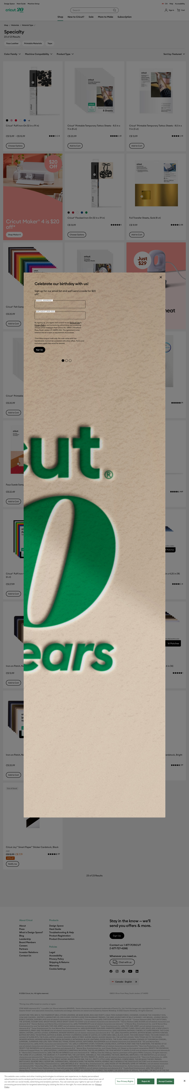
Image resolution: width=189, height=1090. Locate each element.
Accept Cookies (165, 1081)
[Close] (160, 277)
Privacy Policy (40, 325)
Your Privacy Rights (125, 1081)
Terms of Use (75, 323)
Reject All (146, 1081)
